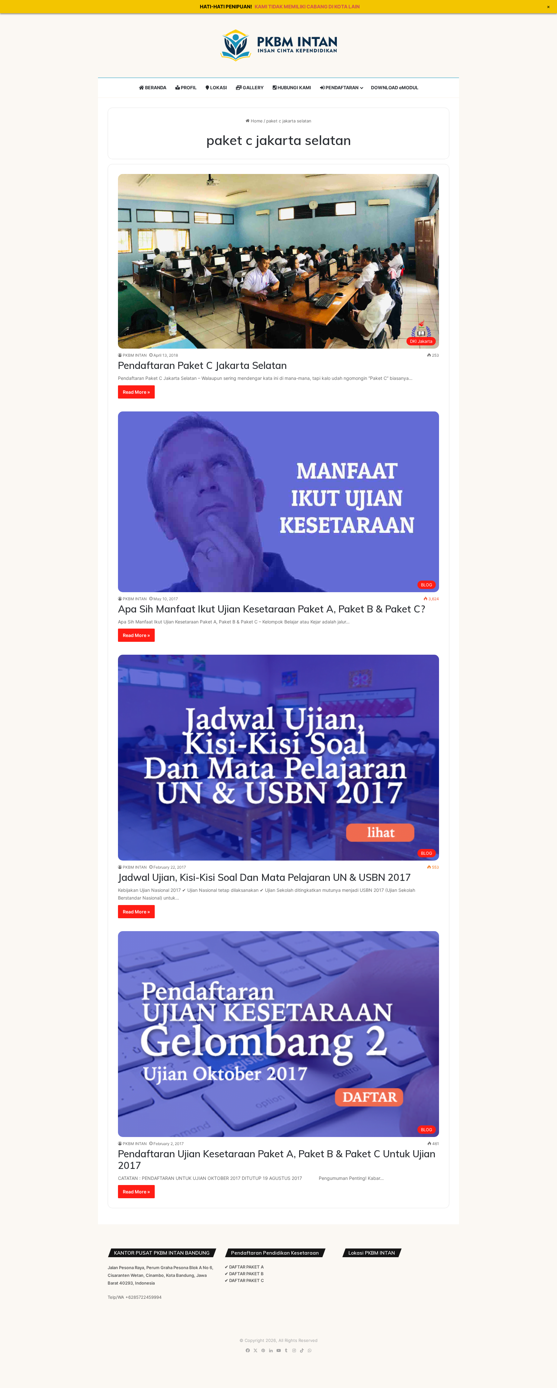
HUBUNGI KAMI (294, 87)
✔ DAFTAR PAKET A (244, 1266)
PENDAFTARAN (341, 87)
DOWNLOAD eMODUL (394, 87)
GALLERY (253, 87)
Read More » (136, 392)
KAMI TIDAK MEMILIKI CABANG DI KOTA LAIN (307, 7)
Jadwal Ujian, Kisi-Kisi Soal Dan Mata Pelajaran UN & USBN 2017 (264, 877)
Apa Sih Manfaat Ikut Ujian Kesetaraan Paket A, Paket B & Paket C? (271, 609)
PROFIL (188, 87)
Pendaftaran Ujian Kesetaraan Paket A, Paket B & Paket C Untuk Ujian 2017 (276, 1159)
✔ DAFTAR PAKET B (244, 1273)
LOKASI (218, 87)
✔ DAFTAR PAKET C (244, 1280)
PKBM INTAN (135, 355)
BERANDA (155, 87)
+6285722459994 (143, 1297)
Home (256, 120)
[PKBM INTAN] (278, 45)
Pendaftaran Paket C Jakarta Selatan (202, 365)
